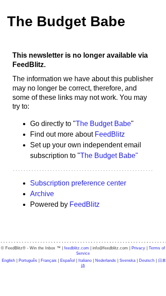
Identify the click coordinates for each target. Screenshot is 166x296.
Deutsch (146, 260)
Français (49, 260)
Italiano (85, 260)
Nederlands (105, 260)
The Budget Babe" (109, 155)
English (8, 260)
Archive (42, 193)
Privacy (138, 248)
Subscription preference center (78, 183)
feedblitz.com (76, 248)
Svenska (127, 260)
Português (28, 260)
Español (67, 260)
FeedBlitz (110, 134)
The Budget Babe (66, 21)
